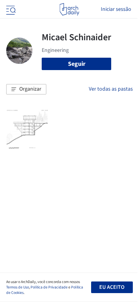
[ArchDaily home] (69, 9)
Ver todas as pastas (111, 89)
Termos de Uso (17, 287)
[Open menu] (10, 9)
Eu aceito (111, 287)
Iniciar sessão (116, 9)
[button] (26, 89)
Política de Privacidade (49, 287)
